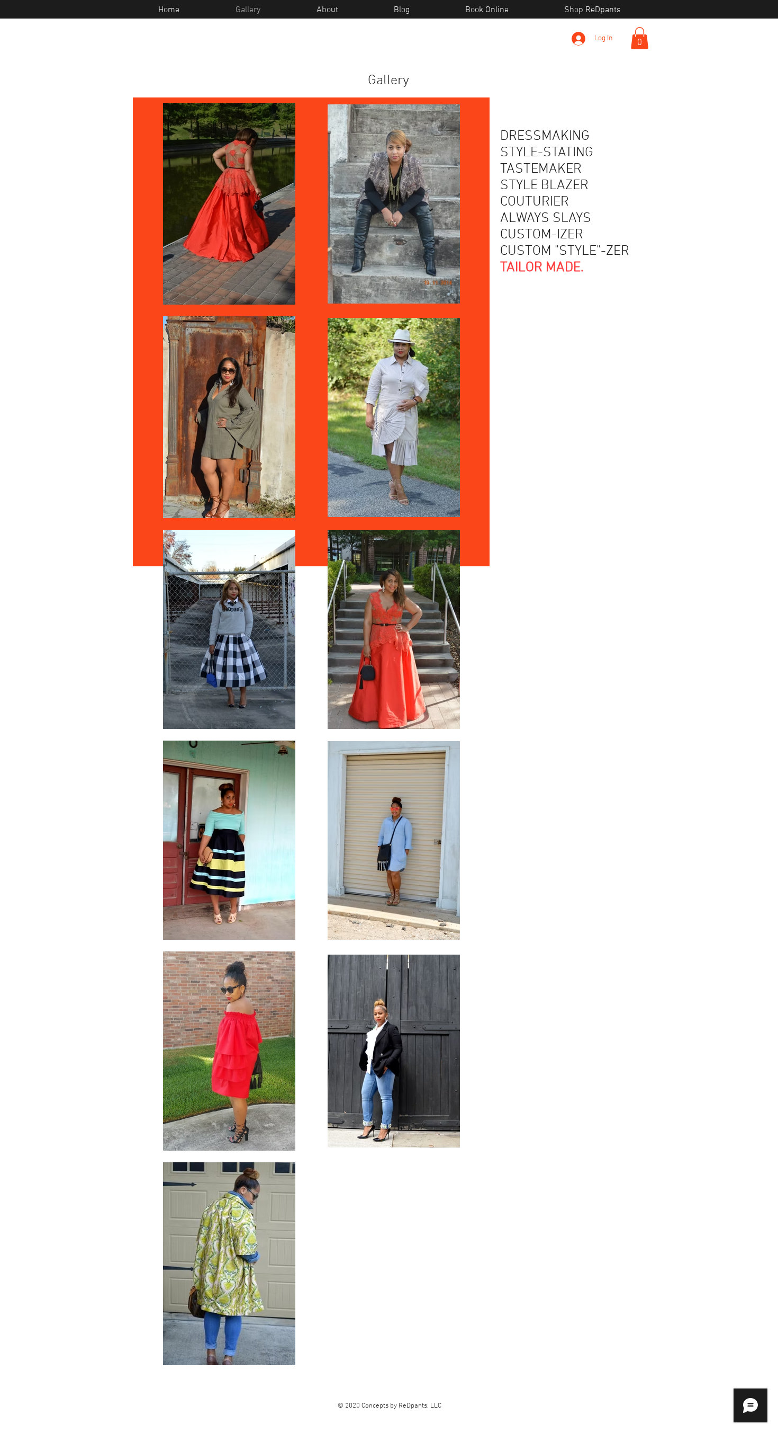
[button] (639, 38)
